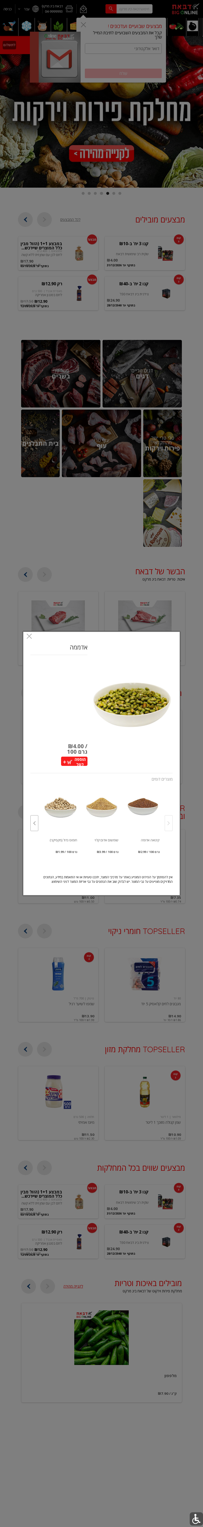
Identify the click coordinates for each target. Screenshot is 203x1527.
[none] (142, 818)
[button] (131, 705)
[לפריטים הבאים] (34, 823)
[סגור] (29, 636)
